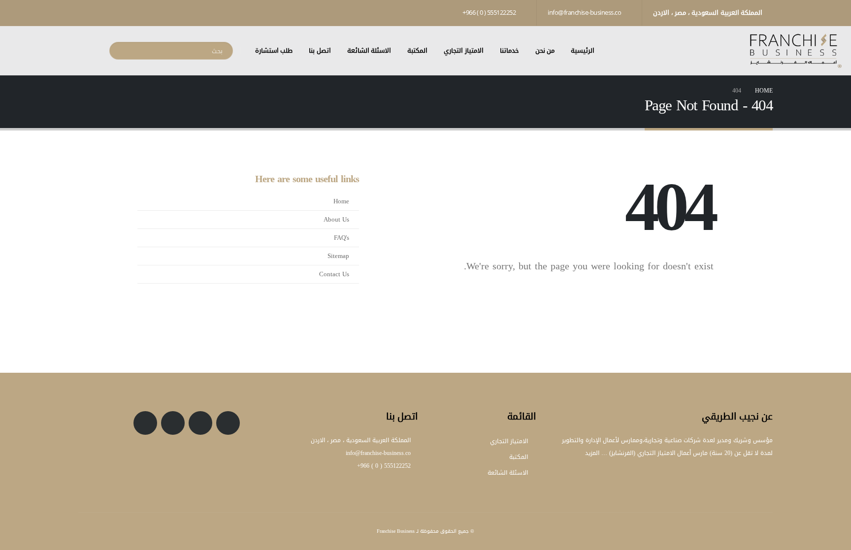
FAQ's (341, 238)
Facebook (228, 423)
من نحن (545, 50)
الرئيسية (582, 50)
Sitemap (338, 256)
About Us (336, 220)
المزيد (592, 453)
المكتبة (417, 50)
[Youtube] (102, 12)
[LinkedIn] (86, 12)
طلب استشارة (274, 50)
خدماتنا (509, 50)
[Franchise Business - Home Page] (795, 51)
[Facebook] (136, 12)
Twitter (200, 423)
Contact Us (334, 274)
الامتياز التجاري (464, 50)
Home (341, 201)
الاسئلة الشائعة (369, 50)
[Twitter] (119, 12)
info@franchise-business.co (585, 12)
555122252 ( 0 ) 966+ (489, 12)
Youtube (173, 423)
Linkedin (145, 423)
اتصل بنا (320, 50)
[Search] (122, 50)
